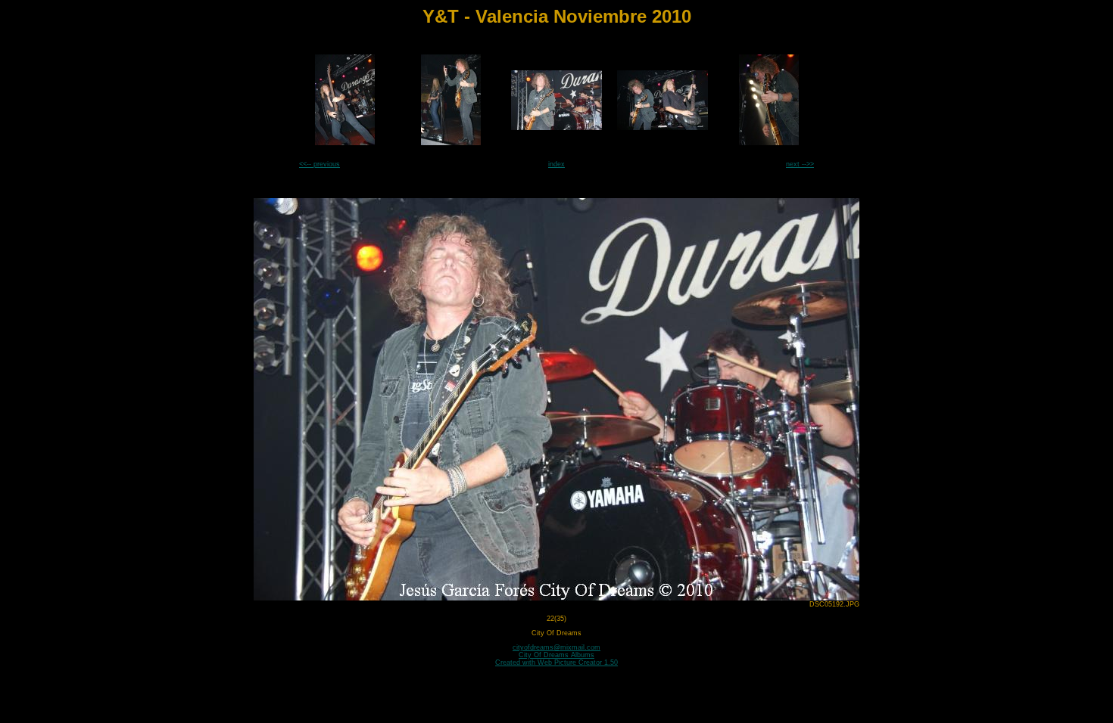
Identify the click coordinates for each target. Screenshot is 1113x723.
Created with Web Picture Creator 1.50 (556, 662)
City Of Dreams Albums (556, 655)
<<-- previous (319, 164)
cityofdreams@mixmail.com (556, 647)
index (556, 164)
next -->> (800, 164)
